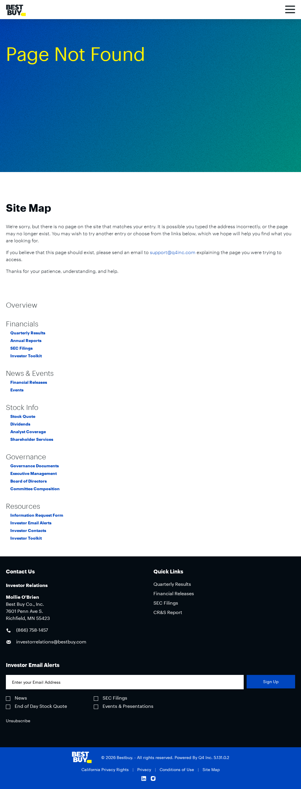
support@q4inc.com (172, 252)
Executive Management (33, 473)
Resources (23, 506)
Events (17, 390)
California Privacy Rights (105, 769)
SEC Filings (21, 348)
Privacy (144, 769)
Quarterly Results (27, 333)
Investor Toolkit (26, 356)
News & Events (29, 373)
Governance (26, 456)
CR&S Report (167, 612)
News (21, 697)
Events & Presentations (128, 706)
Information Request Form (36, 515)
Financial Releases (28, 382)
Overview (21, 304)
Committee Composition (35, 489)
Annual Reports (25, 340)
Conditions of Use (177, 769)
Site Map (211, 769)
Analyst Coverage (28, 432)
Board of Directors (28, 481)
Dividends (20, 424)
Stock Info (22, 407)
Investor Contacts (28, 530)
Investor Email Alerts (30, 523)
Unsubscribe (18, 720)
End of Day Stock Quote (41, 706)
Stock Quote (22, 416)
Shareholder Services (31, 439)
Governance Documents (34, 466)
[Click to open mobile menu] (290, 10)
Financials (22, 323)
